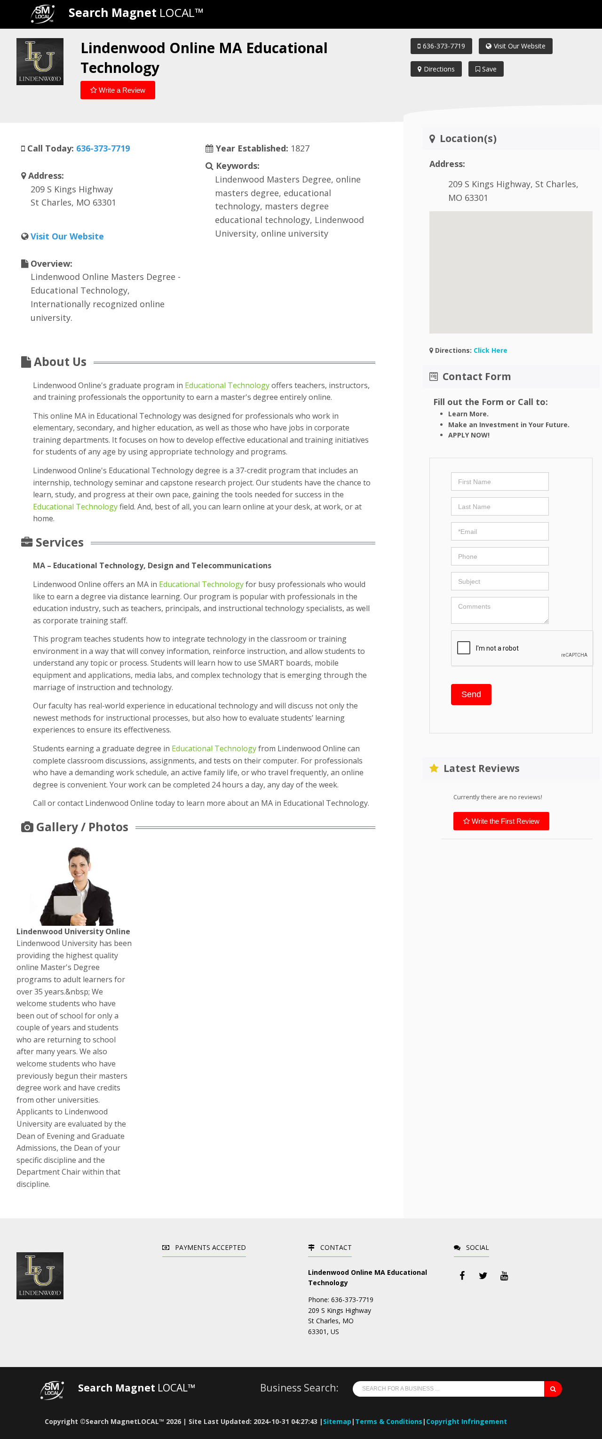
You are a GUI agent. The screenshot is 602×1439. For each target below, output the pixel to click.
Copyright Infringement (466, 1421)
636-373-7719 (444, 45)
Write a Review (121, 90)
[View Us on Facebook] (462, 1275)
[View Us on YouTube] (504, 1275)
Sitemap (337, 1421)
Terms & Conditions (388, 1421)
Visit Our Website (520, 45)
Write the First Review (504, 821)
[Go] (553, 1389)
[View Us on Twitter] (483, 1275)
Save (488, 68)
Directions (439, 68)
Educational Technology (227, 385)
